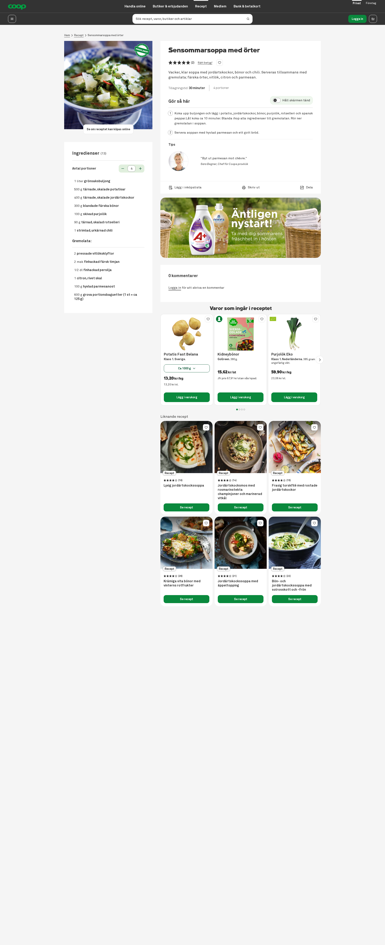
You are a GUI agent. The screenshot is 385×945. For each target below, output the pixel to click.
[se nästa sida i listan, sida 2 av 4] (320, 360)
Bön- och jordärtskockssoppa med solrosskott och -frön (292, 585)
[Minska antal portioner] (123, 169)
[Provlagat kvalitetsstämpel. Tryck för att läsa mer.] (142, 50)
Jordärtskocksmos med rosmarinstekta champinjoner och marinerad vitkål (240, 492)
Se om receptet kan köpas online (108, 129)
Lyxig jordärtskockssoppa (184, 486)
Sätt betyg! (205, 62)
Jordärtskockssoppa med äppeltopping (238, 583)
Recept (79, 35)
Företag (371, 3)
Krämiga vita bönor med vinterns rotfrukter (182, 583)
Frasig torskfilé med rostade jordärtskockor (294, 488)
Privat (357, 3)
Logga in (357, 19)
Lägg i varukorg (186, 397)
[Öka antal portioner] (140, 169)
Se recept (186, 507)
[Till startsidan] (17, 6)
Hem (67, 35)
